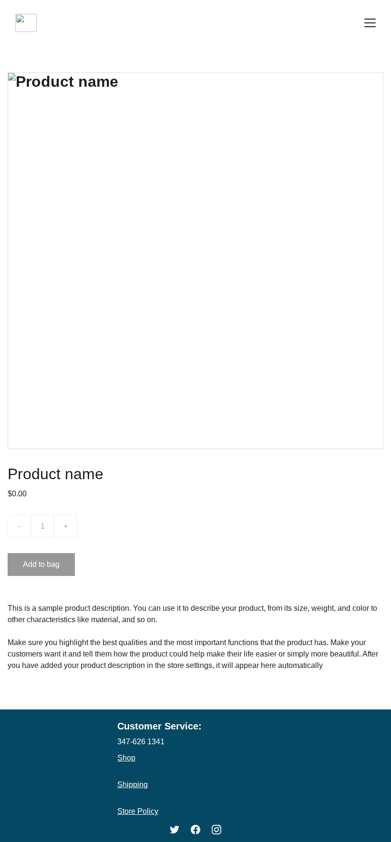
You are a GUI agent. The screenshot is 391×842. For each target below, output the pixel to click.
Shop (126, 758)
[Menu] (370, 23)
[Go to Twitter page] (174, 829)
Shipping (132, 784)
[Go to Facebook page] (195, 829)
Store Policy (137, 811)
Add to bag (41, 564)
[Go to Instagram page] (216, 829)
